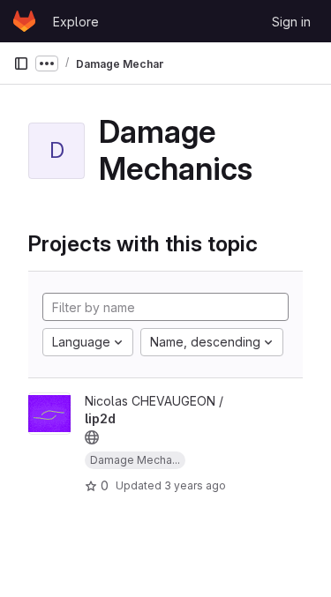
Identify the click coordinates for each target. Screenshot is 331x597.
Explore (76, 21)
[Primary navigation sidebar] (21, 63)
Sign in (291, 21)
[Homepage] (24, 21)
